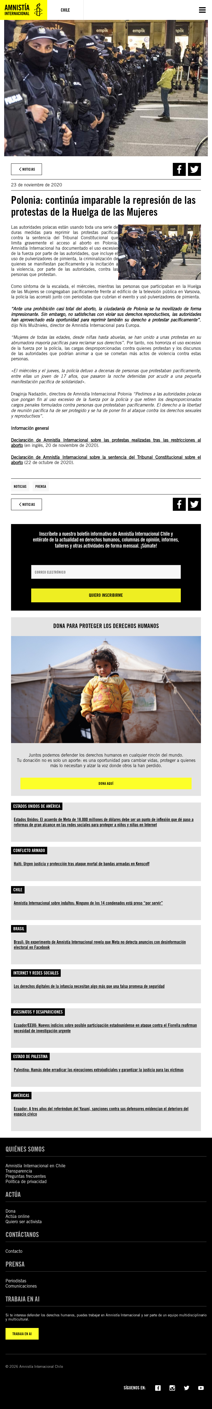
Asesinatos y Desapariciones (38, 1012)
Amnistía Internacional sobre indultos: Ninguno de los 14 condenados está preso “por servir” (88, 903)
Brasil (18, 928)
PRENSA (15, 1264)
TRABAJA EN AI (22, 1334)
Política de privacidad (26, 1181)
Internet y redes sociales (36, 973)
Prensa (40, 486)
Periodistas (16, 1280)
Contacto (14, 1251)
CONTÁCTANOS (22, 1235)
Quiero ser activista (24, 1221)
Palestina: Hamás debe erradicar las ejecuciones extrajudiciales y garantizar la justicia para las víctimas (99, 1069)
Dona (10, 1211)
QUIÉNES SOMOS (25, 1149)
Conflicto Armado (29, 850)
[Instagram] (172, 1387)
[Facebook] (157, 1387)
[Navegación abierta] (202, 10)
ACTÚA (13, 1195)
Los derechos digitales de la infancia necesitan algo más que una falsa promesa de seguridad (89, 986)
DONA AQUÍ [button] (106, 783)
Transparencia (19, 1171)
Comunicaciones (21, 1286)
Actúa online (18, 1216)
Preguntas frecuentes (26, 1176)
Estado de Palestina (30, 1056)
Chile (17, 889)
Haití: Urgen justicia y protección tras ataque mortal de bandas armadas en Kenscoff (81, 863)
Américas (21, 1095)
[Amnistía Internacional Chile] (23, 10)
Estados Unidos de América (36, 806)
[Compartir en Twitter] (194, 169)
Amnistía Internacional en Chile (35, 1165)
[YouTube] (200, 1387)
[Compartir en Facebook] (179, 169)
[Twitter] (186, 1387)
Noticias (20, 486)
